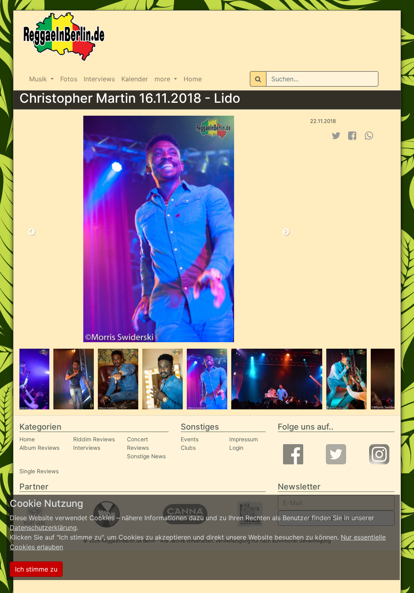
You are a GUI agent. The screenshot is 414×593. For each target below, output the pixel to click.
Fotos (68, 79)
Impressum (243, 439)
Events (190, 439)
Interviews (99, 79)
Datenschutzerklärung (43, 527)
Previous (31, 232)
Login (236, 448)
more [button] (163, 79)
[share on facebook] (352, 136)
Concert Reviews (138, 443)
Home (193, 79)
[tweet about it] (336, 136)
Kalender (134, 79)
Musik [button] (39, 79)
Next (286, 232)
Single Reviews (39, 471)
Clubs (188, 448)
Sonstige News (146, 456)
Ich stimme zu (36, 569)
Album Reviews (39, 448)
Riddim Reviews (94, 439)
